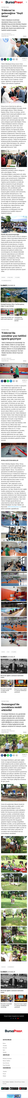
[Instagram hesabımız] (15, 1018)
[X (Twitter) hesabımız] (13, 1018)
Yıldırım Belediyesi (6, 280)
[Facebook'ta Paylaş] (2, 59)
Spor (4, 1050)
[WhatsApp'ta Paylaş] (8, 59)
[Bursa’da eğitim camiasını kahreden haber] (14, 666)
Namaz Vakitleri (6, 1060)
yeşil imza (10, 277)
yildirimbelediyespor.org (14, 506)
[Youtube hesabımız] (18, 1018)
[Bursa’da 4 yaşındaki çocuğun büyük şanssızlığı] (7, 683)
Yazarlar (5, 1071)
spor (3, 651)
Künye (4, 1073)
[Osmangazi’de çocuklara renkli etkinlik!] (20, 312)
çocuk (3, 966)
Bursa (24, 36)
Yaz (8, 651)
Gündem (5, 1045)
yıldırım (18, 277)
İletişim (4, 1076)
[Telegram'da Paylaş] (11, 59)
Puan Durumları (6, 1065)
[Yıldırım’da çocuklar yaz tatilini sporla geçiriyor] (7, 312)
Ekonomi (5, 1047)
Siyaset (4, 1052)
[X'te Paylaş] (5, 59)
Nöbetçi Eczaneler (7, 1058)
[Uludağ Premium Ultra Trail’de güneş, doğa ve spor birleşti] (14, 294)
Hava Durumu (6, 1063)
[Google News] (24, 60)
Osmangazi (11, 966)
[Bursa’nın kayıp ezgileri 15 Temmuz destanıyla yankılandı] (20, 683)
